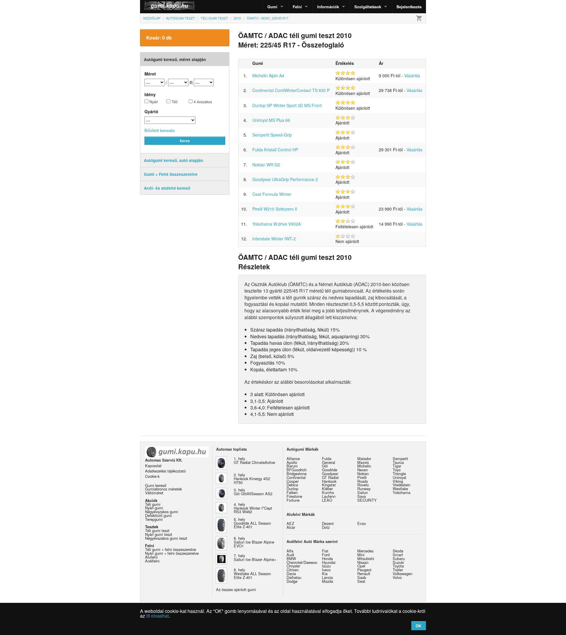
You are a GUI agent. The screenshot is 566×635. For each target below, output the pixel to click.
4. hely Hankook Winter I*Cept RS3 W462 (253, 508)
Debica (292, 485)
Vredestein (401, 485)
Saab (361, 577)
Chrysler (293, 566)
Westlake (400, 488)
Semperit (400, 458)
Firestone (294, 496)
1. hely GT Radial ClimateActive (254, 460)
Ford (326, 554)
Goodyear (330, 473)
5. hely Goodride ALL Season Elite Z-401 (252, 523)
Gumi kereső (155, 485)
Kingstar (329, 485)
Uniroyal (399, 477)
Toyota (398, 566)
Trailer (398, 569)
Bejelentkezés (409, 6)
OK (418, 626)
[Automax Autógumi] (155, 6)
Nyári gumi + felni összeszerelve (172, 553)
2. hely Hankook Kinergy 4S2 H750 (252, 478)
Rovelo (363, 485)
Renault (363, 573)
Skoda (398, 551)
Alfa (290, 551)
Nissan (362, 562)
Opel (361, 566)
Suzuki (398, 562)
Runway (364, 488)
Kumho (328, 492)
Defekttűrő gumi (158, 515)
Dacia (291, 573)
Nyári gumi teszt (158, 534)
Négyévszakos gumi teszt (166, 538)
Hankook (329, 481)
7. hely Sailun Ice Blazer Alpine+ (255, 557)
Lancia (327, 577)
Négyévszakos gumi (161, 511)
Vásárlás (412, 75)
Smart (398, 554)
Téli (173, 101)
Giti (325, 466)
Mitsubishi (365, 558)
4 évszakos (202, 101)
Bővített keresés (159, 130)
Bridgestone (297, 473)
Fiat (325, 551)
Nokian (363, 473)
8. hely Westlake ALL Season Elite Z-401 (252, 573)
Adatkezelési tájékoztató (165, 471)
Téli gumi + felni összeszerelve (170, 549)
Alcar (291, 527)
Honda (327, 558)
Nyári (153, 101)
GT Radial (330, 477)
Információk (328, 6)
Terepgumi (154, 519)
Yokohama (401, 492)
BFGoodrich (297, 469)
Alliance (293, 458)
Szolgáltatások (367, 6)
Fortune (293, 500)
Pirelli (362, 477)
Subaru (399, 558)
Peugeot (364, 569)
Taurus (398, 462)
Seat (361, 581)
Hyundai (328, 562)
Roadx (362, 481)
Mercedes (365, 551)
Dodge (292, 581)
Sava (361, 496)
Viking (398, 481)
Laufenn (328, 496)
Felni (297, 6)
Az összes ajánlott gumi (236, 589)
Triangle (399, 473)
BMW (291, 558)
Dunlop (292, 488)
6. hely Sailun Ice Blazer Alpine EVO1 (254, 542)
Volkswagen (402, 573)
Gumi (272, 6)
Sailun (362, 492)
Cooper (293, 481)
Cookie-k (152, 476)
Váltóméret (154, 492)
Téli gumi (152, 504)
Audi (290, 554)
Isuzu (326, 566)
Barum (292, 466)
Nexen (362, 469)
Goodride (329, 469)
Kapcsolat (153, 465)
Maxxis (363, 462)
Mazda (327, 581)
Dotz (326, 527)
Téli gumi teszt (157, 530)
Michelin (364, 466)
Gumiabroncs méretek (163, 489)
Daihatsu (294, 577)
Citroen (293, 569)
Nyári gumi (154, 508)
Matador (364, 458)
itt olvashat (157, 615)
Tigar (397, 466)
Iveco (326, 569)
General (328, 462)
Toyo (397, 469)
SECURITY (367, 500)
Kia (325, 573)
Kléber (327, 488)
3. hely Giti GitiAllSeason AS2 (253, 491)
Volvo (397, 577)
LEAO (327, 500)
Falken (292, 492)
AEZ (290, 523)
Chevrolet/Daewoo (302, 562)
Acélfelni (152, 561)
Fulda (326, 458)
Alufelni (151, 557)
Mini (360, 554)
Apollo (292, 462)
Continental (296, 477)
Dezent (328, 523)
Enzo (361, 523)
